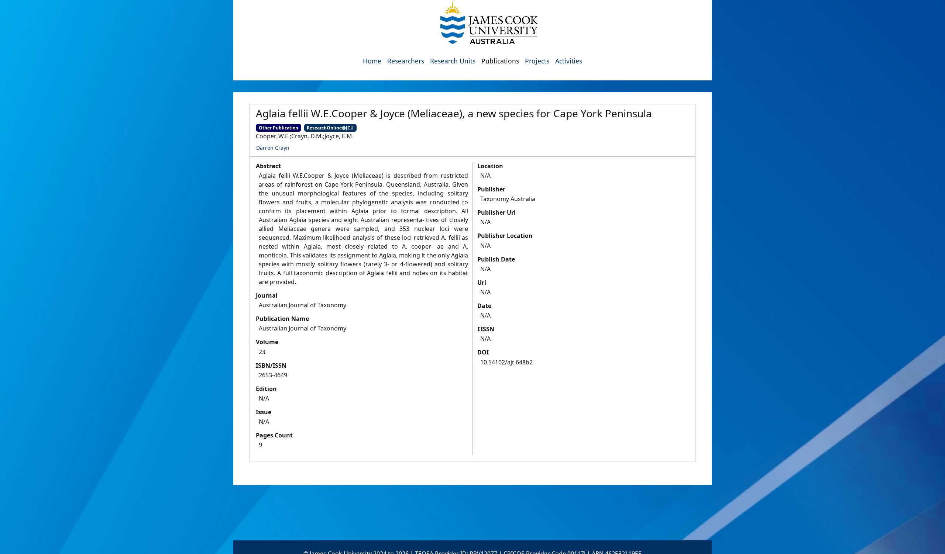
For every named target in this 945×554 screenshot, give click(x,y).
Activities (568, 60)
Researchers (405, 60)
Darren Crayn (272, 147)
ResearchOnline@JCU (330, 128)
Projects (537, 60)
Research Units (452, 60)
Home (372, 60)
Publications (500, 60)
